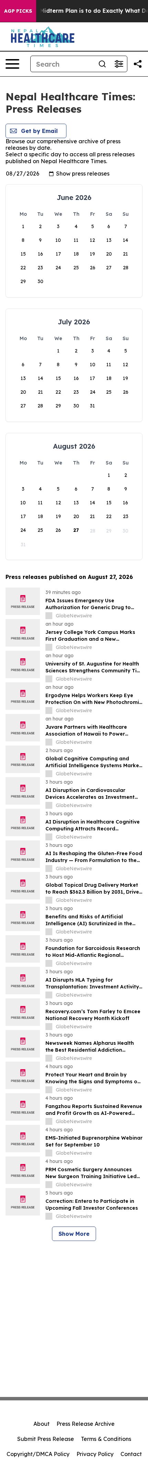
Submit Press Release (45, 1438)
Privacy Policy (95, 1454)
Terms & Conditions (106, 1438)
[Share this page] (137, 64)
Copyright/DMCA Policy (38, 1454)
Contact (131, 1454)
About (41, 1423)
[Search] (102, 64)
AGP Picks (18, 11)
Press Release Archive (85, 1423)
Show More (74, 1233)
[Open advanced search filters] (118, 64)
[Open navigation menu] (12, 64)
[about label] (48, 615)
